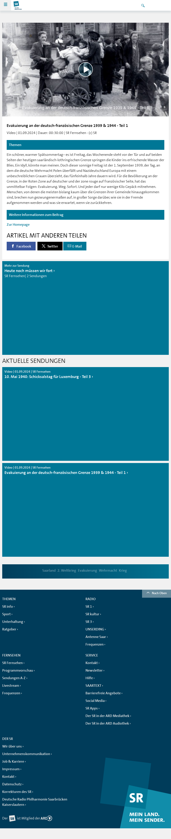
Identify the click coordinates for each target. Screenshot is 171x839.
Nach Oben (159, 593)
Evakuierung (87, 570)
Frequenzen (95, 644)
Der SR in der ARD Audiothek (107, 723)
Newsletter (94, 670)
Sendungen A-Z (14, 678)
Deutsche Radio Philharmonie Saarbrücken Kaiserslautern (34, 802)
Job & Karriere (13, 761)
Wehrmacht (108, 570)
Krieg (123, 570)
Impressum (11, 769)
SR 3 (89, 622)
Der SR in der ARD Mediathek (107, 716)
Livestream (10, 685)
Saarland (49, 570)
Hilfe (89, 678)
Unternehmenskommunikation (26, 754)
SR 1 (89, 606)
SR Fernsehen (12, 663)
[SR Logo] (17, 5)
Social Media (95, 701)
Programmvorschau (17, 670)
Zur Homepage (18, 224)
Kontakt (92, 663)
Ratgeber (9, 629)
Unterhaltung (12, 622)
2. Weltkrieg (66, 570)
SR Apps (92, 708)
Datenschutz (12, 784)
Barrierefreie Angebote (103, 693)
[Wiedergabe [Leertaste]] (85, 69)
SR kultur (92, 614)
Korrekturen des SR (16, 792)
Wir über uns (12, 746)
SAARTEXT (93, 685)
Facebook (23, 246)
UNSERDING (95, 629)
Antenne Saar (96, 637)
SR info (7, 606)
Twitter (52, 246)
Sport (6, 614)
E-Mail (77, 246)
